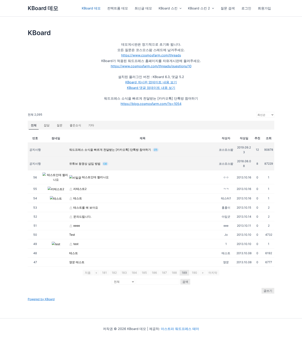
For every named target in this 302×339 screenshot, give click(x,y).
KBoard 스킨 (168, 8)
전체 (34, 125)
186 (154, 272)
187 (164, 272)
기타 (91, 125)
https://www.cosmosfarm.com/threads (151, 55)
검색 (185, 281)
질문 (59, 125)
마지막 (213, 272)
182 (114, 272)
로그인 (246, 8)
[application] (180, 8)
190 (194, 272)
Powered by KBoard (41, 299)
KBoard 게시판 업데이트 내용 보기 (151, 82)
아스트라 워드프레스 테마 (180, 329)
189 (184, 272)
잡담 (47, 125)
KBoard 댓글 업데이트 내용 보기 (151, 88)
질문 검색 (228, 8)
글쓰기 (268, 290)
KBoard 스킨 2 (199, 8)
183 (124, 272)
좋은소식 (75, 125)
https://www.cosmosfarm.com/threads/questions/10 (151, 66)
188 (174, 272)
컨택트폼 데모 (117, 8)
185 (144, 272)
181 (104, 272)
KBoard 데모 (43, 8)
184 (134, 272)
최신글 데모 (143, 8)
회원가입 (264, 8)
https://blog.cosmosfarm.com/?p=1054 (151, 104)
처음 (88, 272)
